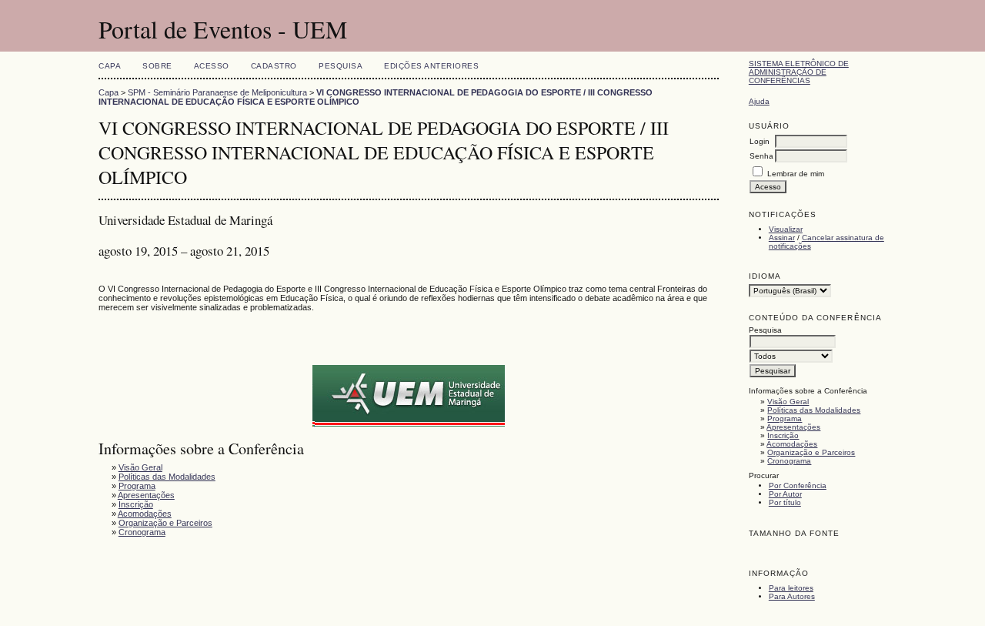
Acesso (211, 66)
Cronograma (789, 461)
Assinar (782, 237)
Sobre (157, 66)
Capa (109, 66)
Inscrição (783, 435)
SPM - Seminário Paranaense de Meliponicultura (217, 92)
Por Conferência (797, 485)
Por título (785, 502)
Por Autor (785, 494)
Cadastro (274, 66)
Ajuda (759, 101)
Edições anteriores (431, 66)
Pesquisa (340, 66)
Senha (761, 156)
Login (760, 141)
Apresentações (793, 427)
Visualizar (786, 229)
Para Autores (792, 596)
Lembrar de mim (795, 173)
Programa (784, 418)
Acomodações (791, 444)
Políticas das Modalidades (813, 410)
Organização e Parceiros (811, 452)
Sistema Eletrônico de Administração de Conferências (799, 72)
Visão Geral (788, 401)
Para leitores (791, 588)
